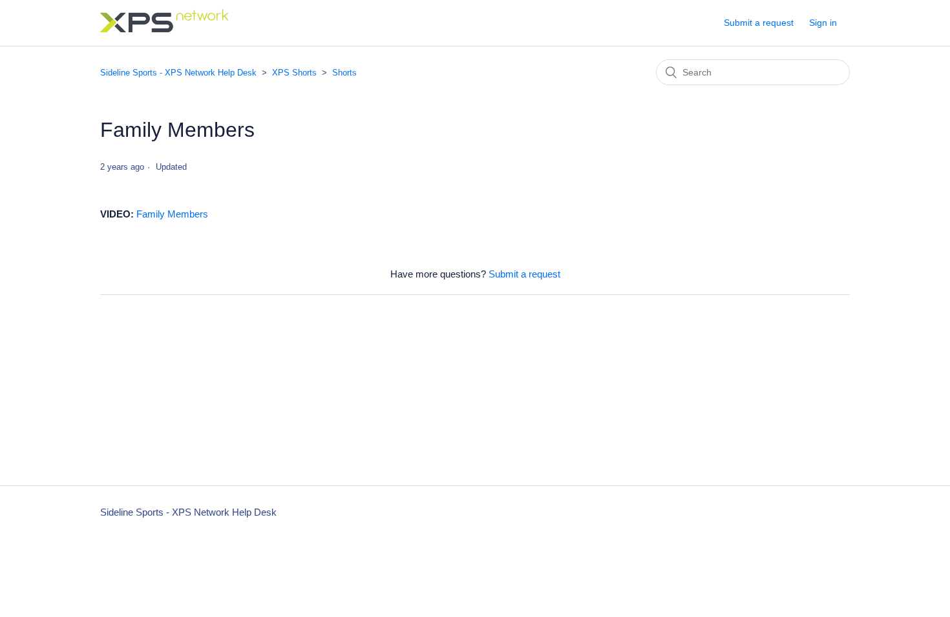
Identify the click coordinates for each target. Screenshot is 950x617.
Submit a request (759, 22)
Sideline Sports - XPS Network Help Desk (178, 72)
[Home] (164, 28)
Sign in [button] (823, 22)
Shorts (344, 72)
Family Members (172, 213)
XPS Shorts (294, 72)
